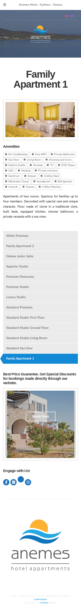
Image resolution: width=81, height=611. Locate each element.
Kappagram (40, 599)
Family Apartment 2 (20, 246)
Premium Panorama (20, 276)
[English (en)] (67, 16)
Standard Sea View (19, 348)
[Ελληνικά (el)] (72, 16)
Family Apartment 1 (20, 358)
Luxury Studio (16, 297)
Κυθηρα (44, 603)
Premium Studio (17, 287)
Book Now (40, 416)
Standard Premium (19, 307)
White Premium (17, 235)
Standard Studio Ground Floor (27, 327)
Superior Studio (17, 266)
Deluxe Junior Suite (19, 256)
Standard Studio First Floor (25, 317)
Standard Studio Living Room (26, 338)
